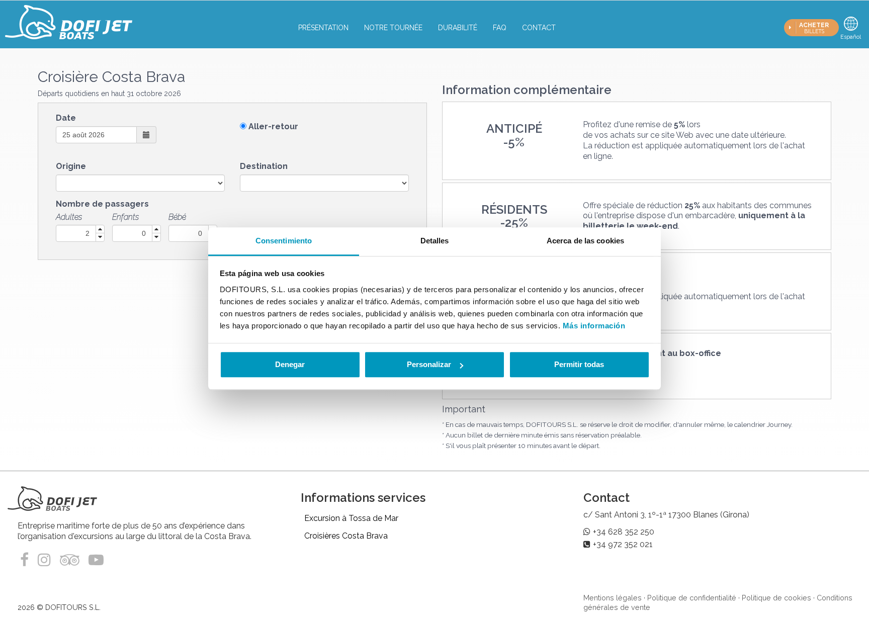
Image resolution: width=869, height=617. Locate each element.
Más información (594, 325)
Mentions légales (612, 597)
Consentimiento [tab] (283, 240)
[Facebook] (26, 560)
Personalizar (429, 364)
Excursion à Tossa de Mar (351, 518)
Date (66, 118)
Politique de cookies (776, 597)
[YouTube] (96, 560)
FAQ (499, 28)
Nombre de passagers (102, 204)
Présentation (323, 28)
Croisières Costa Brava (346, 536)
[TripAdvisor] (71, 560)
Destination (264, 166)
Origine (71, 166)
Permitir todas (579, 364)
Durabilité (457, 28)
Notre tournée (393, 28)
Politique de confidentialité (691, 597)
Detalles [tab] (434, 240)
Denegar (290, 364)
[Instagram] (44, 560)
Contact (539, 28)
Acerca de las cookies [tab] (585, 240)
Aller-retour (273, 126)
